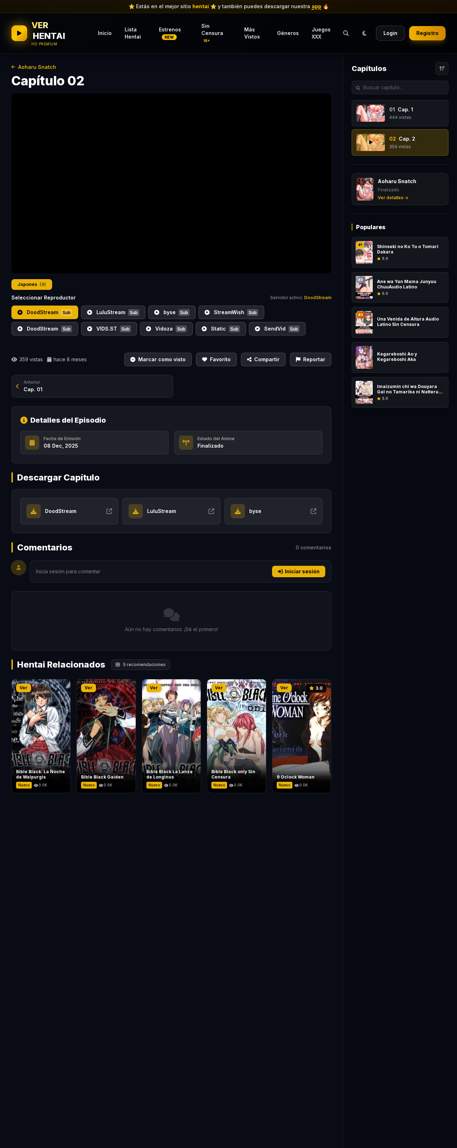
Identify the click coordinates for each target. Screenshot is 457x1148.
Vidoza (169, 329)
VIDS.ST (112, 329)
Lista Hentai (133, 33)
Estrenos (170, 32)
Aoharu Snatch (37, 67)
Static (224, 329)
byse (175, 312)
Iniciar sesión (302, 571)
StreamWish (234, 312)
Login (390, 33)
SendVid (280, 329)
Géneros (288, 33)
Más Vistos (252, 33)
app (316, 6)
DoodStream (48, 312)
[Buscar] (346, 33)
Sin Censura (212, 33)
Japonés (31, 284)
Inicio (105, 33)
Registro (427, 33)
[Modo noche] (364, 33)
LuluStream (116, 312)
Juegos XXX (321, 33)
